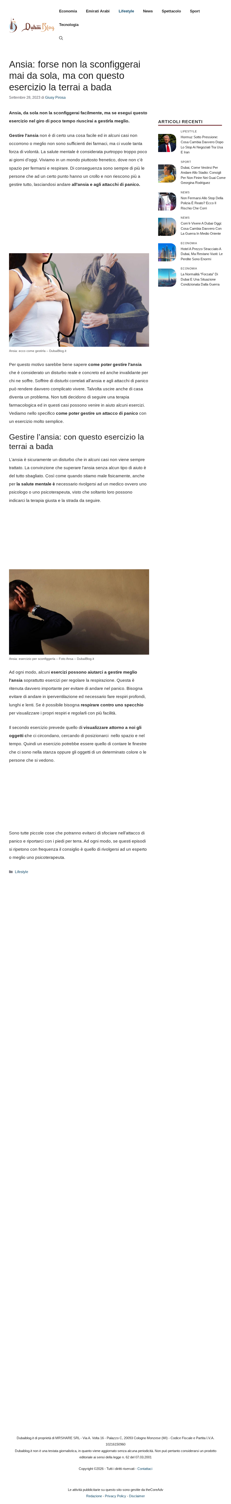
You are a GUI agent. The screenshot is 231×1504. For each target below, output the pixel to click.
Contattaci (144, 1469)
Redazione (94, 1496)
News (148, 11)
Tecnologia (69, 25)
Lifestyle (126, 11)
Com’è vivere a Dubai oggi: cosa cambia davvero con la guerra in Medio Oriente (201, 228)
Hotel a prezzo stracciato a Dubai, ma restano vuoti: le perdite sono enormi (202, 254)
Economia (68, 11)
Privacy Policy (115, 1496)
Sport (195, 11)
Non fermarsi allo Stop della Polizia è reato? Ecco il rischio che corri (202, 203)
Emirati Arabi (98, 11)
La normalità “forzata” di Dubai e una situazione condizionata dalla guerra (200, 279)
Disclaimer (137, 1496)
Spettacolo (171, 11)
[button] (61, 38)
